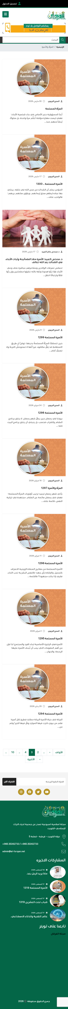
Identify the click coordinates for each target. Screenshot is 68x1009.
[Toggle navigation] (5, 14)
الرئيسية (60, 47)
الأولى (59, 752)
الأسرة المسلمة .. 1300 (49, 184)
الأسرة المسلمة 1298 (50, 412)
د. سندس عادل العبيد (50, 252)
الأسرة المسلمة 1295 (50, 638)
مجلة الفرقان (58, 933)
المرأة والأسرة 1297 (51, 488)
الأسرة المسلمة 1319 (35, 887)
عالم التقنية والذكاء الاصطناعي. (29, 916)
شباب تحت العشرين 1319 (33, 902)
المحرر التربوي (53, 101)
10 (12, 752)
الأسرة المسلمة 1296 (50, 563)
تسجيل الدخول (9, 3)
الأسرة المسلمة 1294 (50, 713)
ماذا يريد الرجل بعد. (37, 873)
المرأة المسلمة (53, 108)
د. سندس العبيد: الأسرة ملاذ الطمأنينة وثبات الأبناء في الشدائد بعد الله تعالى (34, 261)
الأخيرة (31, 759)
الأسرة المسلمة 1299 (50, 337)
